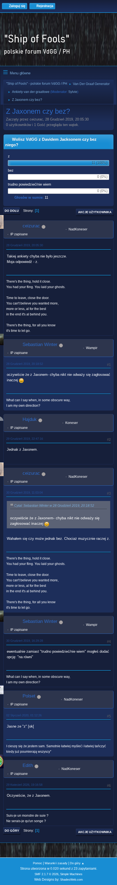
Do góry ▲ (77, 863)
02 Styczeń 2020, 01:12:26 (24, 715)
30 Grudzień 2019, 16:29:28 (24, 640)
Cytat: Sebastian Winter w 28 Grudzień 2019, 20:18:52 (54, 506)
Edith (28, 765)
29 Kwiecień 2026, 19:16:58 (24, 784)
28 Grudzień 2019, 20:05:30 (24, 245)
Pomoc (37, 863)
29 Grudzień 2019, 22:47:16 (24, 438)
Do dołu (12, 210)
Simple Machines (71, 874)
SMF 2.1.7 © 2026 (47, 874)
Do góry (12, 830)
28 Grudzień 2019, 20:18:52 (24, 363)
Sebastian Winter (40, 344)
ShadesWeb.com (71, 879)
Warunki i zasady (56, 863)
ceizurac (31, 225)
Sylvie (72, 92)
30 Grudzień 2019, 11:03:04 (24, 492)
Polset (29, 696)
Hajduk (30, 419)
